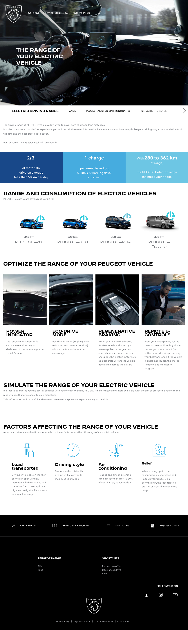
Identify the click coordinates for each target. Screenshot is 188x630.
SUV (39, 566)
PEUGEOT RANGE (49, 558)
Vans (40, 570)
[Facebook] (146, 595)
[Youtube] (175, 595)
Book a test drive (111, 570)
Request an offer (111, 566)
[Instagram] (161, 595)
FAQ (104, 573)
